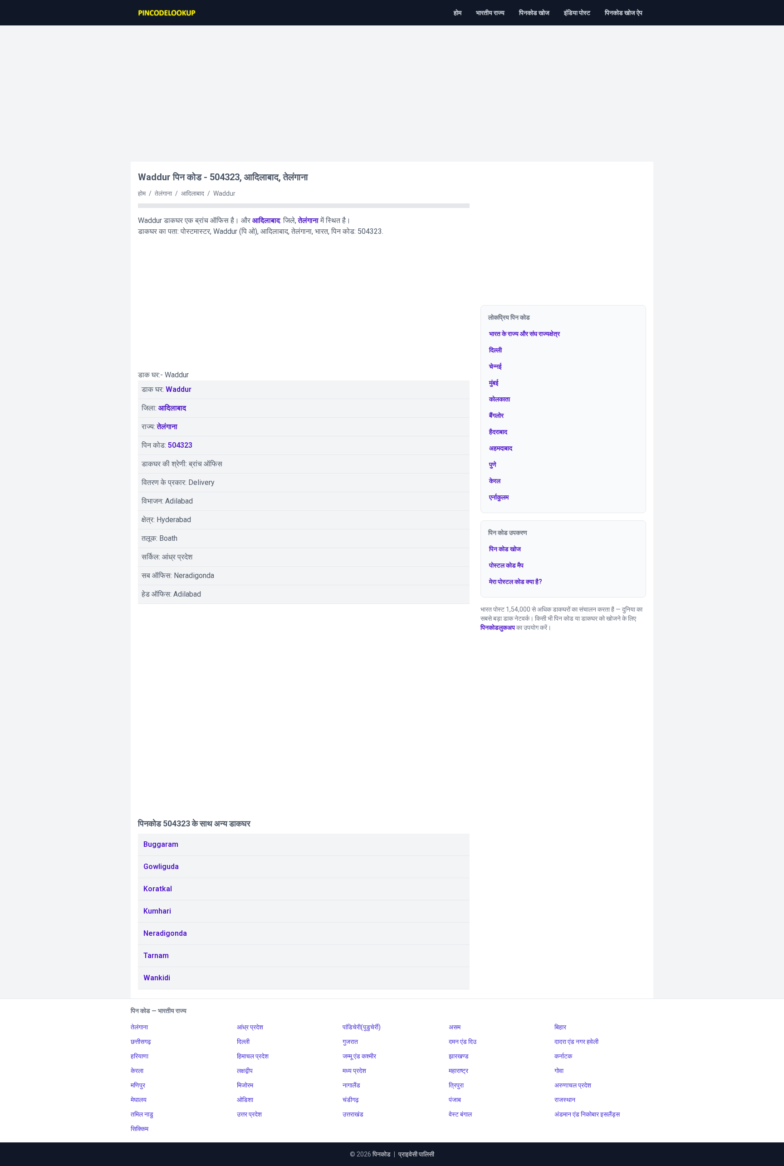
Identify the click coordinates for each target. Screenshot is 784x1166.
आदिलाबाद (266, 220)
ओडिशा (245, 1099)
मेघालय (139, 1099)
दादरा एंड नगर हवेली (576, 1041)
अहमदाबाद (500, 448)
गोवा (559, 1070)
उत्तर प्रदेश (249, 1114)
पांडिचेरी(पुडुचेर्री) (362, 1027)
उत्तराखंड (353, 1114)
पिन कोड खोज (505, 549)
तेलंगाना (308, 220)
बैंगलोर (496, 415)
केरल (494, 480)
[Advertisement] (392, 89)
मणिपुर (138, 1085)
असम (455, 1027)
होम (457, 12)
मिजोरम (245, 1085)
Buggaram (160, 844)
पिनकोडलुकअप (497, 627)
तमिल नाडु (142, 1114)
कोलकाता (499, 399)
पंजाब (455, 1099)
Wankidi (156, 977)
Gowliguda (161, 866)
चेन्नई (495, 366)
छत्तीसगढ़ (141, 1041)
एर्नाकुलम (499, 497)
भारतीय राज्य (490, 12)
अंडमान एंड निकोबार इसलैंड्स (587, 1114)
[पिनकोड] (167, 12)
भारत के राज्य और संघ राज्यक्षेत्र (524, 333)
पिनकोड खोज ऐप (623, 12)
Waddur (178, 389)
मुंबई (494, 382)
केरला (137, 1070)
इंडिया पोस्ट (577, 12)
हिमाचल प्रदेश (253, 1056)
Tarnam (156, 955)
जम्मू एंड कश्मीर (359, 1056)
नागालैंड (351, 1085)
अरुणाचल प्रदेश (572, 1085)
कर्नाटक (563, 1056)
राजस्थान (564, 1099)
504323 (180, 445)
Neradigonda (165, 933)
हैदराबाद (498, 431)
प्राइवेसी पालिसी (416, 1154)
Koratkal (157, 888)
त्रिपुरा (456, 1085)
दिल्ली (495, 350)
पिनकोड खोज (534, 12)
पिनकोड (381, 1154)
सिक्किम (139, 1128)
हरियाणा (139, 1056)
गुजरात (350, 1041)
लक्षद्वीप (245, 1070)
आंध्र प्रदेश (250, 1027)
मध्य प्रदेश (354, 1070)
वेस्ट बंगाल (460, 1114)
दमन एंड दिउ (462, 1041)
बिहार (560, 1027)
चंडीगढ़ (351, 1099)
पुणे (492, 464)
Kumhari (157, 911)
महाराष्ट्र (458, 1070)
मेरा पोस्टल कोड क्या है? (515, 581)
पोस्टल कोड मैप (506, 565)
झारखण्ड (459, 1056)
